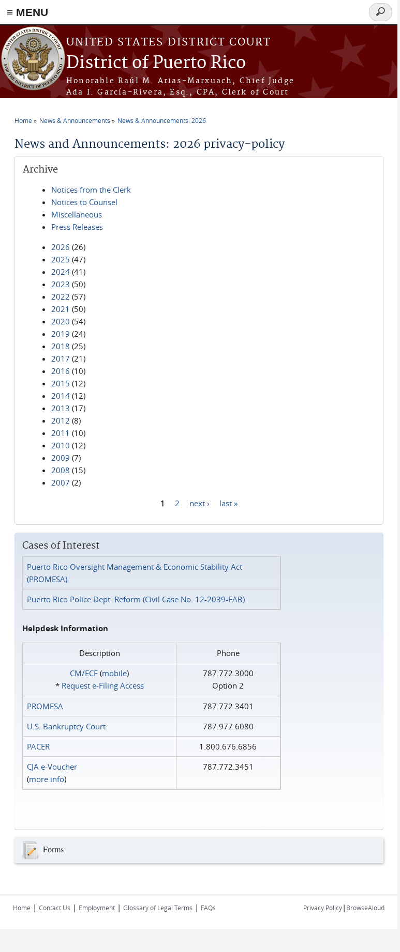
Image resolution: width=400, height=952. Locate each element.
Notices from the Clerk (91, 189)
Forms (53, 848)
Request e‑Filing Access (103, 685)
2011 (60, 433)
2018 (60, 346)
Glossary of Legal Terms (157, 907)
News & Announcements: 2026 (161, 120)
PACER (38, 746)
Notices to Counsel (84, 202)
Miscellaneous (76, 214)
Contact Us (54, 907)
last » (228, 502)
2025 (60, 259)
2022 (60, 296)
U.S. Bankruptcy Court (66, 726)
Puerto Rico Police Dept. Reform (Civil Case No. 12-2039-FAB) (136, 599)
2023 (60, 284)
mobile (114, 673)
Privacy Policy (322, 907)
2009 (60, 457)
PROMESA (45, 706)
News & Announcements (74, 120)
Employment (97, 907)
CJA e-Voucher (52, 766)
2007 (60, 482)
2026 (60, 247)
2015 (60, 383)
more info (46, 779)
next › (199, 502)
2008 (60, 470)
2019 (60, 334)
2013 (60, 408)
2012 (60, 420)
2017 (60, 358)
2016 (60, 371)
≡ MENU (27, 12)
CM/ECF (84, 673)
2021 (60, 309)
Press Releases (77, 227)
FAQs (208, 907)
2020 (60, 321)
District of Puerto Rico (156, 63)
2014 (60, 396)
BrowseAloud (365, 907)
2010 (60, 445)
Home (23, 120)
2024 (60, 272)
